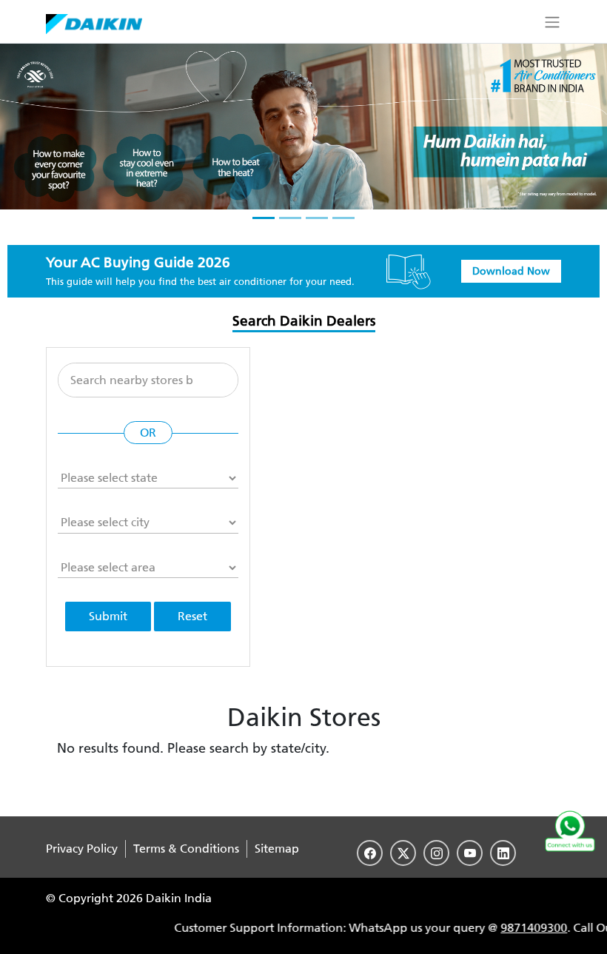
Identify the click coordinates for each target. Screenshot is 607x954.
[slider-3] (317, 217)
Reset (192, 616)
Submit (108, 616)
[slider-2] (290, 217)
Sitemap (277, 849)
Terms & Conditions (186, 849)
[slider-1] (263, 217)
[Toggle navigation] (552, 21)
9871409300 (499, 928)
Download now (511, 271)
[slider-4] (343, 217)
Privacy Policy (82, 849)
